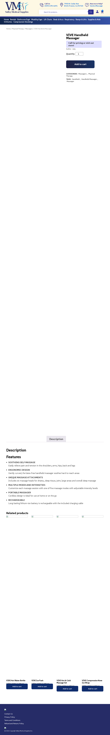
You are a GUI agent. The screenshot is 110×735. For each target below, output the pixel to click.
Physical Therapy (18, 29)
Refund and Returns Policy (14, 723)
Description (56, 439)
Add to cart (80, 64)
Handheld (76, 79)
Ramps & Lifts (81, 19)
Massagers (29, 29)
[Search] (91, 12)
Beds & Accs (58, 19)
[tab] (56, 439)
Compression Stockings (23, 22)
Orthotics (8, 22)
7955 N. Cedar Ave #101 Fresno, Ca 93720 (73, 5)
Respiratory (69, 19)
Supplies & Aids (94, 19)
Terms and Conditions (12, 720)
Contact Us (8, 714)
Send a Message (96, 6)
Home (8, 29)
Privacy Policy (9, 717)
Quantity (70, 54)
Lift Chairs (48, 19)
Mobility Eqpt (36, 19)
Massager (70, 81)
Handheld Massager (89, 79)
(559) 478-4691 (51, 6)
